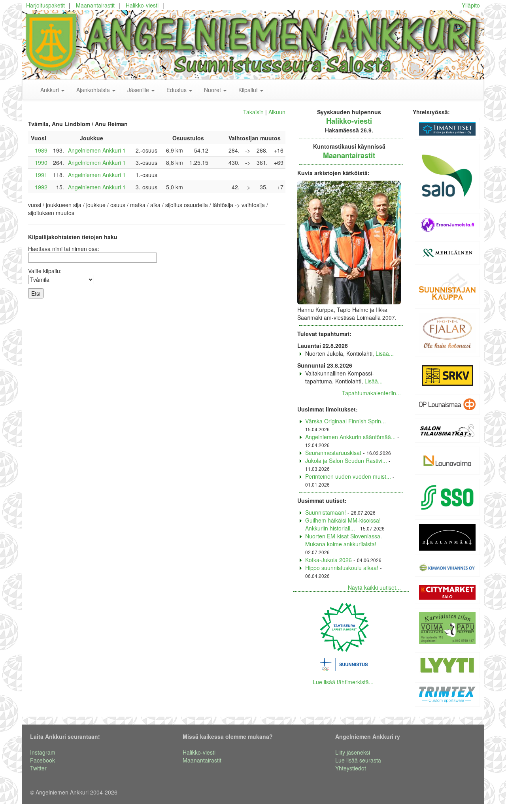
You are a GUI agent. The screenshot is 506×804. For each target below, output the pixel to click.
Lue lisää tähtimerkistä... (343, 682)
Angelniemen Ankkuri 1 (97, 150)
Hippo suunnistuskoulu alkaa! (341, 568)
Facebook (42, 760)
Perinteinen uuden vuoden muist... (348, 476)
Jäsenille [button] (139, 90)
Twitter (38, 768)
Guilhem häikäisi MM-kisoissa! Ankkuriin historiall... (343, 524)
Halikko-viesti (142, 5)
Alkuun (276, 112)
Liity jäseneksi (352, 752)
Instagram (42, 752)
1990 (41, 162)
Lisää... (385, 353)
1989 (41, 150)
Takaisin (253, 112)
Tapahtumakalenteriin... (371, 393)
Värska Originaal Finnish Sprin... (345, 421)
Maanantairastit (95, 5)
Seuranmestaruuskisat (333, 453)
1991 (41, 175)
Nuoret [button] (213, 90)
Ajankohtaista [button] (93, 90)
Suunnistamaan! (325, 512)
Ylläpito (471, 5)
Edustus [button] (177, 90)
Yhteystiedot (350, 768)
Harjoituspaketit (45, 5)
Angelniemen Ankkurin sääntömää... (350, 437)
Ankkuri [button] (50, 90)
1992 (41, 187)
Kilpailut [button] (248, 90)
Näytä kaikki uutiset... (374, 587)
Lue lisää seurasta (358, 760)
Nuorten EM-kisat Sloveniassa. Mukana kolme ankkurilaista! (343, 540)
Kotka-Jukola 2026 (328, 560)
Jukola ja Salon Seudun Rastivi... (346, 460)
